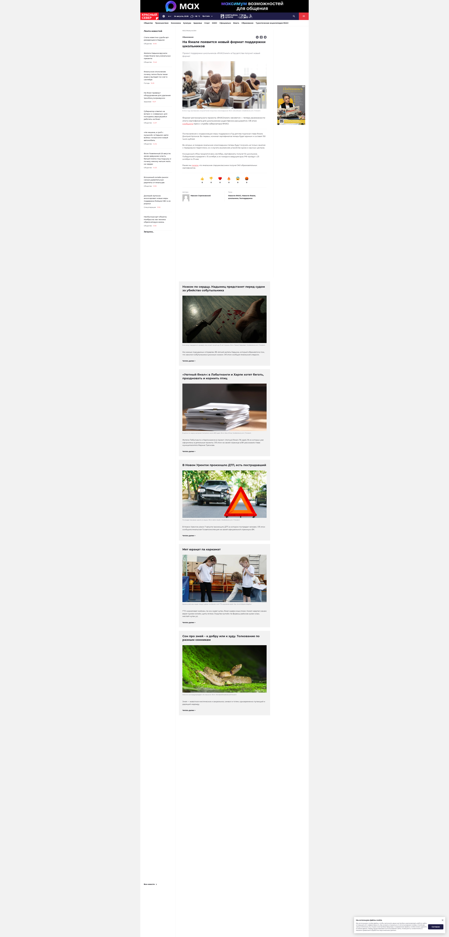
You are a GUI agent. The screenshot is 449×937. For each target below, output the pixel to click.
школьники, (233, 198)
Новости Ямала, (249, 196)
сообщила (187, 124)
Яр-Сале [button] (206, 16)
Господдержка (245, 198)
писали (195, 165)
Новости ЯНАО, (235, 196)
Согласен (436, 927)
